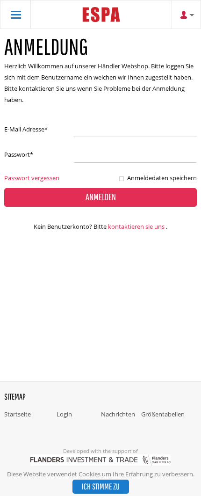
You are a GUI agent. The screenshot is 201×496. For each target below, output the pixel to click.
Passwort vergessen (31, 178)
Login (64, 414)
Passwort (18, 154)
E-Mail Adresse (26, 129)
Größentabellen (163, 414)
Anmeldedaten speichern (162, 178)
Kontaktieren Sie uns (136, 226)
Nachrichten (118, 414)
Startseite (17, 414)
